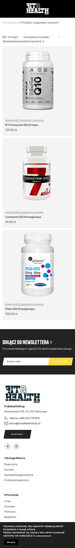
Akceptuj (11, 542)
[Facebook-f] (7, 446)
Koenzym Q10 (12, 120)
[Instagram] (16, 446)
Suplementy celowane (32, 120)
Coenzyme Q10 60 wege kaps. (23, 216)
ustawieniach (43, 535)
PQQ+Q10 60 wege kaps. (20, 308)
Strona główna (11, 22)
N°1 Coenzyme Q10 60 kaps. (22, 124)
